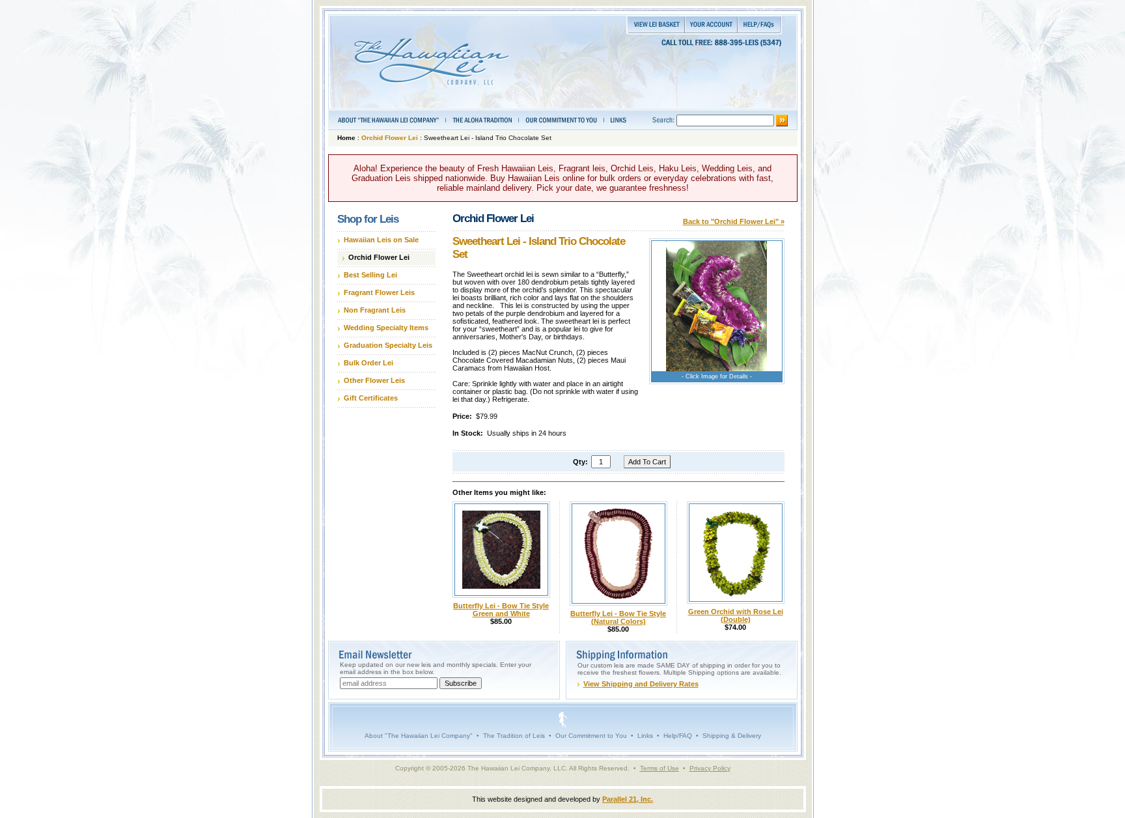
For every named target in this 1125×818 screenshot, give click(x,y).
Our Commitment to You (591, 735)
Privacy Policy (709, 768)
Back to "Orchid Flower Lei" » (734, 221)
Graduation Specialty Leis (388, 345)
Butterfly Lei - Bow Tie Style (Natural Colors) (618, 617)
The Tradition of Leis (514, 735)
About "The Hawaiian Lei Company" (419, 735)
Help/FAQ (677, 735)
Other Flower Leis (374, 380)
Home (346, 137)
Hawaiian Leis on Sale (381, 240)
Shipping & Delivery (731, 735)
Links (645, 735)
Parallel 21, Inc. (627, 799)
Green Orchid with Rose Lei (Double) (735, 615)
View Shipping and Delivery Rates (641, 684)
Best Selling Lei (370, 275)
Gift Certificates (371, 398)
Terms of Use (659, 768)
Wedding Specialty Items (386, 327)
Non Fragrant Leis (375, 310)
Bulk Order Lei (368, 363)
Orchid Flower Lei (389, 137)
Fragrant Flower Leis (379, 292)
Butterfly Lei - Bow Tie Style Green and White (501, 609)
